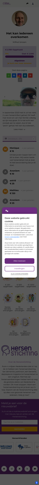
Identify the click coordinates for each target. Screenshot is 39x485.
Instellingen (19, 269)
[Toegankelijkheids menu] (36, 482)
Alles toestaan (19, 261)
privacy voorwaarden (12, 237)
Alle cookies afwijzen (19, 274)
